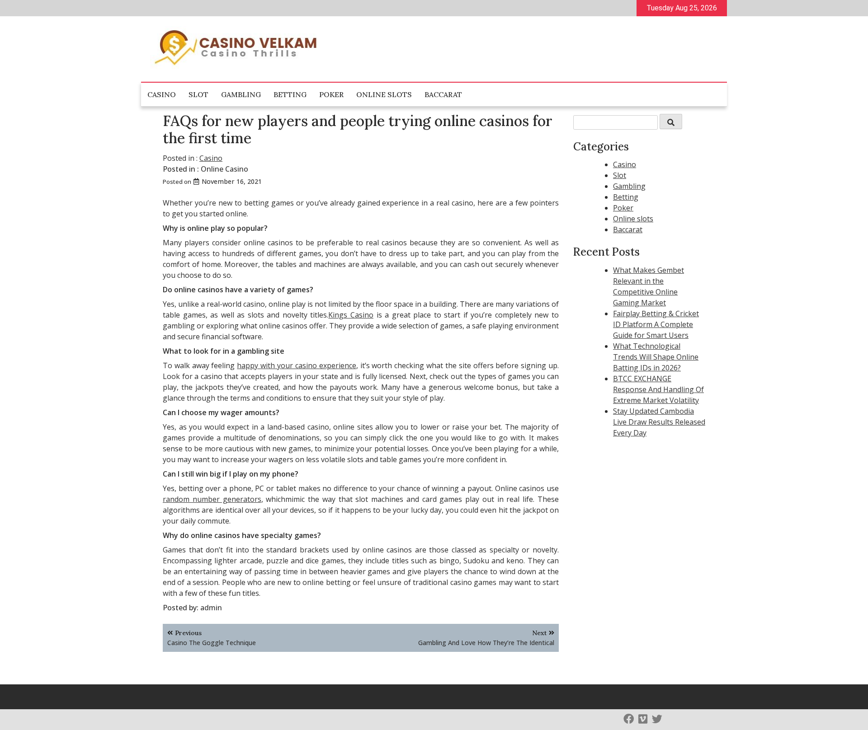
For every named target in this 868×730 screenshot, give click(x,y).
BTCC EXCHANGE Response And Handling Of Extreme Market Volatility (658, 389)
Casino (161, 94)
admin (211, 608)
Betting (290, 94)
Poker (331, 94)
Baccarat (443, 94)
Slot (198, 94)
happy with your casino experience (296, 365)
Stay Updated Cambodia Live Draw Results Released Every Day (659, 422)
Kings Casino (350, 315)
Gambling (241, 94)
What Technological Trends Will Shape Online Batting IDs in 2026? (655, 357)
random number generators (212, 499)
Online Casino (224, 169)
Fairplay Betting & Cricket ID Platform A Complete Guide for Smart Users (656, 324)
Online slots (384, 94)
